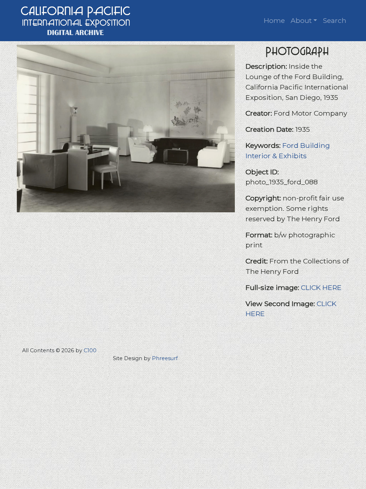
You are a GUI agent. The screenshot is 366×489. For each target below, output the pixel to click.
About (301, 20)
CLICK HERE (321, 287)
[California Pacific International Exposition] (76, 20)
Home (274, 20)
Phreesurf (165, 358)
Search (334, 20)
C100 (90, 350)
